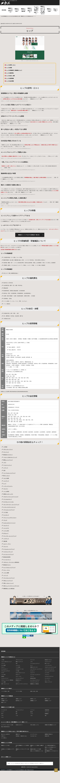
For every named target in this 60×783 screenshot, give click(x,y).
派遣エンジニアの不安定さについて (50, 747)
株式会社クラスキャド (8, 454)
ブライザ (5, 520)
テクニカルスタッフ (7, 499)
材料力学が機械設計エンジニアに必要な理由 (22, 746)
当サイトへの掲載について (6, 756)
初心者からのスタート (19, 724)
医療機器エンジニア (33, 700)
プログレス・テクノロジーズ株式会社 (11, 562)
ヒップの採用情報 (10, 78)
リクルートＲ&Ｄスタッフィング (10, 457)
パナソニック (47, 711)
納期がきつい (18, 734)
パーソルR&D (6, 491)
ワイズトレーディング (8, 551)
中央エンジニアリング (8, 580)
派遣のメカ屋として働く (34, 691)
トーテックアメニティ (8, 486)
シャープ (2, 711)
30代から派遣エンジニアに (34, 724)
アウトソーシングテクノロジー (9, 517)
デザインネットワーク (8, 449)
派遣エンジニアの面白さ (49, 749)
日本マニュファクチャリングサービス (11, 585)
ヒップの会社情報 (10, 81)
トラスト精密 (6, 572)
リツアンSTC (6, 530)
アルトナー (5, 488)
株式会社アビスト (7, 564)
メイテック (5, 467)
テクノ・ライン (6, 570)
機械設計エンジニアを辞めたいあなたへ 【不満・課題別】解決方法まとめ (14, 731)
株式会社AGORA (6, 557)
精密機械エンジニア (48, 700)
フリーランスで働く (19, 691)
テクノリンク (6, 452)
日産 (45, 715)
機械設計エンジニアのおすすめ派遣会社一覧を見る (29, 234)
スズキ (2, 715)
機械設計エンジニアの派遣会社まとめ (8, 656)
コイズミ (31, 713)
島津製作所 (46, 713)
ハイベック (5, 575)
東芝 (16, 711)
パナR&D (5, 446)
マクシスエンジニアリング (8, 577)
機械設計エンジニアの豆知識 (6, 742)
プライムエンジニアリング (8, 509)
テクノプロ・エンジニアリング (9, 536)
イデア (4, 462)
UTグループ (5, 533)
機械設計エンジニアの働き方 (6, 688)
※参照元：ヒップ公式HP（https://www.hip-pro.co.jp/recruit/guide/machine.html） (14, 391)
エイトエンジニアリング (8, 554)
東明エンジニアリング (8, 459)
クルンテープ (6, 525)
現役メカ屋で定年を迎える (5, 726)
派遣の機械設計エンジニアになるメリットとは (51, 752)
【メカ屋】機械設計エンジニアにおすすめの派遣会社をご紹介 (9, 0)
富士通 (31, 711)
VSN (4, 470)
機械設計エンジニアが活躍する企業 (7, 707)
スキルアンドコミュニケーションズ (10, 496)
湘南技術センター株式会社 (8, 588)
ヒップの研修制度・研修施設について (14, 70)
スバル (17, 715)
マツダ (2, 717)
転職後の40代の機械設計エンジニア (50, 724)
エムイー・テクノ (7, 543)
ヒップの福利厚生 (10, 72)
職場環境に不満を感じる (49, 734)
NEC (16, 713)
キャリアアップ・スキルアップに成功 (7, 724)
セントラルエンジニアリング (9, 567)
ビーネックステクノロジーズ (9, 507)
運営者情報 (3, 651)
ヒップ (4, 483)
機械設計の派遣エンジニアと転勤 (35, 749)
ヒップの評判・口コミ (11, 64)
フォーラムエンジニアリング (9, 473)
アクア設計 (5, 512)
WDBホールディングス (8, 494)
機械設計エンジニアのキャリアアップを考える (22, 750)
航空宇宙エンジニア (19, 700)
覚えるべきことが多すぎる (5, 734)
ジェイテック (6, 480)
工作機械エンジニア (4, 700)
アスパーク (5, 546)
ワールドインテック (7, 465)
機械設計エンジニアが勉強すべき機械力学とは (37, 746)
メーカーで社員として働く (5, 691)
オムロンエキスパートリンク (9, 522)
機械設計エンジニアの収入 (5, 745)
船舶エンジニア (47, 698)
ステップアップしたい (33, 734)
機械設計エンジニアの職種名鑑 (7, 695)
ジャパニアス (6, 528)
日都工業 (5, 541)
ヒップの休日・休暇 (10, 75)
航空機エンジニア (33, 698)
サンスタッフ (6, 515)
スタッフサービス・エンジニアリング (11, 504)
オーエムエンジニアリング (8, 549)
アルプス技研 (6, 478)
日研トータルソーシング (8, 583)
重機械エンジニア (4, 698)
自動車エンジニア (18, 698)
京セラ (2, 713)
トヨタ (31, 715)
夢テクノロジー (6, 475)
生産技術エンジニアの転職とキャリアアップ (8, 750)
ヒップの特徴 (9, 67)
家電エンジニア (3, 702)
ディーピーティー (7, 559)
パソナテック (6, 538)
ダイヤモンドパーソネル (8, 501)
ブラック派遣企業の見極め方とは (50, 745)
